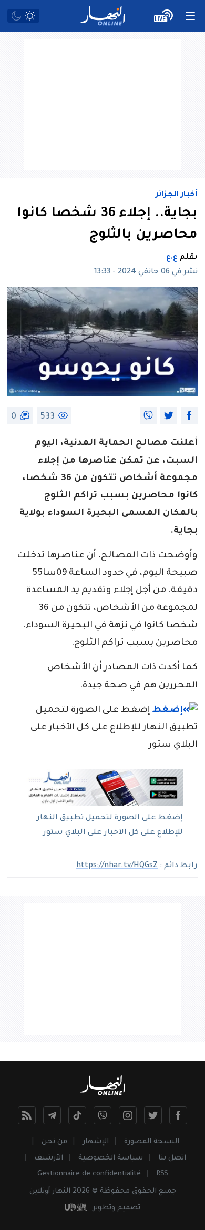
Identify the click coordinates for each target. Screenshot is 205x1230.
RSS (162, 1174)
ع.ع (172, 257)
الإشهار (96, 1142)
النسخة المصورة (151, 1142)
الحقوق (144, 1191)
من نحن (54, 1142)
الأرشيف (48, 1158)
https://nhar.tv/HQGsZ (117, 866)
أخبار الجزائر (177, 195)
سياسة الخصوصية (110, 1158)
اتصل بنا (172, 1158)
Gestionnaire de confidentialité (89, 1174)
